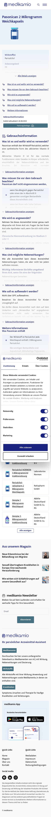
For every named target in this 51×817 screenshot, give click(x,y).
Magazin (6, 759)
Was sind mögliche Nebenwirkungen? (24, 100)
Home (4, 755)
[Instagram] (16, 777)
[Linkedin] (10, 777)
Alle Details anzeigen (27, 76)
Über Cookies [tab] (41, 366)
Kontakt (5, 765)
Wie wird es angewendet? (18, 94)
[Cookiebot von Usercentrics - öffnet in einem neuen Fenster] (36, 358)
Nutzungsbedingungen (36, 765)
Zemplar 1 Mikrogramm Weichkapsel (18, 503)
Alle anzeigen (25, 530)
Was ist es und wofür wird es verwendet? (25, 84)
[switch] (44, 419)
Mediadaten (31, 755)
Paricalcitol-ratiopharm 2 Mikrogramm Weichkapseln (18, 487)
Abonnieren (25, 619)
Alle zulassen (25, 447)
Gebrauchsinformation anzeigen (19, 172)
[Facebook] (4, 777)
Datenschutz (31, 762)
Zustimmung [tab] (9, 366)
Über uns (6, 762)
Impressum (30, 759)
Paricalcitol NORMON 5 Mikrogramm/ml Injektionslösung (21, 473)
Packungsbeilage (23, 125)
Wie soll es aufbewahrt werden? (21, 105)
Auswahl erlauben (25, 456)
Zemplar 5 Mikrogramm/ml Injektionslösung (19, 519)
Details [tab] (25, 366)
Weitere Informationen (17, 110)
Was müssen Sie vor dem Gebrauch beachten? (28, 89)
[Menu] (45, 4)
